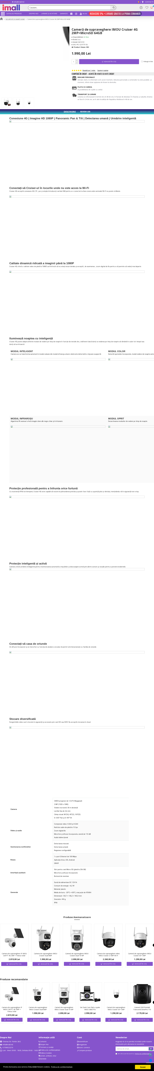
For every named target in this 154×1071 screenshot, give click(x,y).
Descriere (70, 111)
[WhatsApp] (150, 1055)
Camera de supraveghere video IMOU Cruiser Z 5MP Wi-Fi (108, 955)
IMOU (79, 39)
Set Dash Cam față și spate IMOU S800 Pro (90, 1008)
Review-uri (85, 111)
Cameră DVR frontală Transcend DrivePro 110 (142, 1008)
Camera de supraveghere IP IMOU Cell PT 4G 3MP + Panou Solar (14, 955)
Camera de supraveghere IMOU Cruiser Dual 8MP (45, 955)
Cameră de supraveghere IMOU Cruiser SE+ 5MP (139, 955)
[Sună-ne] (150, 1049)
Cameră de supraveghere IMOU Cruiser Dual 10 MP (76, 955)
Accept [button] (143, 1067)
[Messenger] (150, 1061)
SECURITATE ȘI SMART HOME (15, 19)
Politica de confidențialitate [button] (61, 1067)
